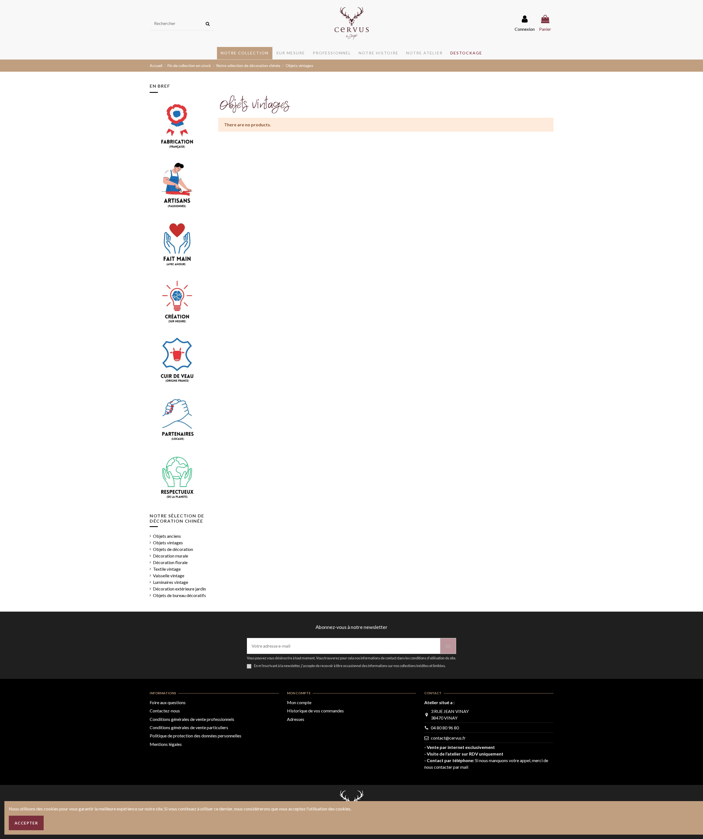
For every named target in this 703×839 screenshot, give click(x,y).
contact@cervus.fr (448, 737)
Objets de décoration (173, 549)
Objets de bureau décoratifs (179, 595)
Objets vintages (168, 542)
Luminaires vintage (170, 582)
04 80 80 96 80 (445, 727)
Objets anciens (167, 536)
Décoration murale (170, 555)
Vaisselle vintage (168, 575)
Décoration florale (170, 562)
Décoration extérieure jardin (179, 588)
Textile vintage (167, 569)
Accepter (26, 823)
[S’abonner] (448, 646)
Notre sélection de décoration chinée (177, 518)
